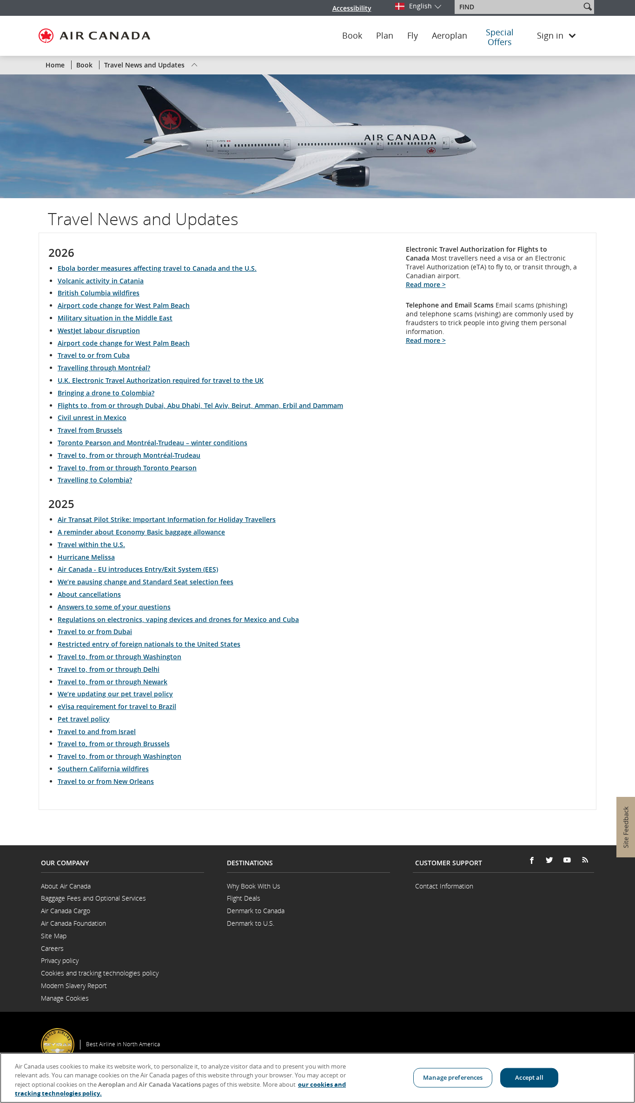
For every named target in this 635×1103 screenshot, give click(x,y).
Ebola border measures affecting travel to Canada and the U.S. (157, 268)
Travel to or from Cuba (94, 355)
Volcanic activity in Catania (101, 280)
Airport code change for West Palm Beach (124, 305)
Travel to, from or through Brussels (114, 743)
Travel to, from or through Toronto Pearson (127, 467)
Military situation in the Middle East (115, 318)
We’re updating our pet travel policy (115, 693)
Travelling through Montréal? (104, 367)
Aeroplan (449, 36)
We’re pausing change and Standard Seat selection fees (145, 581)
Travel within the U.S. (91, 544)
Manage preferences (453, 1077)
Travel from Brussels (90, 430)
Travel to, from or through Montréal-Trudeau (129, 455)
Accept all (529, 1077)
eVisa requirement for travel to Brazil (117, 706)
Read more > (426, 284)
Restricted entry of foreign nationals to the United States (149, 644)
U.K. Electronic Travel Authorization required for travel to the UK (161, 380)
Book (352, 36)
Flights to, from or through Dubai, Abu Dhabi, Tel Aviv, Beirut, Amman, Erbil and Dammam (200, 405)
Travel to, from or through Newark (112, 681)
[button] (587, 6)
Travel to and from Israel (97, 731)
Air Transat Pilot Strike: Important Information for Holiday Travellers (167, 519)
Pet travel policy (84, 719)
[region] (317, 1078)
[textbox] (518, 7)
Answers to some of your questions (114, 606)
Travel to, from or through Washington (119, 656)
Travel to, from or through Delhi (108, 669)
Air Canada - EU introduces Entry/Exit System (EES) (138, 569)
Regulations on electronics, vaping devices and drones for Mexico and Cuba (178, 619)
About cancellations (89, 594)
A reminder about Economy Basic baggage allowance (141, 532)
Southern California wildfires (103, 768)
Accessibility (351, 8)
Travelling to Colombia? (95, 479)
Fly (412, 36)
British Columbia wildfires (98, 292)
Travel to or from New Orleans (106, 781)
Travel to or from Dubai (95, 631)
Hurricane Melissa (86, 557)
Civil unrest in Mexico (92, 417)
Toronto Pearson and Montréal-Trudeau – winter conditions (152, 442)
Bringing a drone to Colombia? (106, 392)
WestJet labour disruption (99, 330)
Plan (384, 36)
